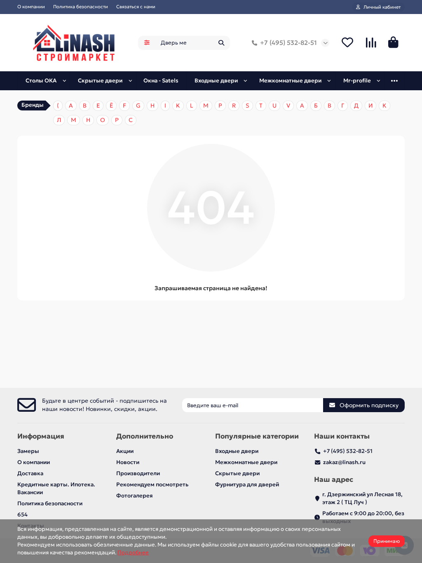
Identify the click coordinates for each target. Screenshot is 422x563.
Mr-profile (357, 80)
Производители (138, 473)
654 (22, 514)
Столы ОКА (41, 80)
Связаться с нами (135, 6)
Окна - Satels (160, 80)
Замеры (28, 451)
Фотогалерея (134, 495)
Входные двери (216, 80)
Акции (125, 451)
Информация (40, 436)
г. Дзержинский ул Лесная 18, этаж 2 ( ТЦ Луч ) (362, 498)
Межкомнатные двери (290, 80)
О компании (31, 6)
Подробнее (133, 552)
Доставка (30, 473)
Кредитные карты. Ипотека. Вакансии (56, 488)
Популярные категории (257, 436)
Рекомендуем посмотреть (152, 484)
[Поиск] (221, 42)
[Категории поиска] (147, 43)
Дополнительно (144, 436)
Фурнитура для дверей (247, 484)
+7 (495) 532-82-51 (288, 43)
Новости (127, 462)
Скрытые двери (100, 80)
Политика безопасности (80, 6)
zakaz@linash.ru (344, 462)
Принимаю (386, 541)
